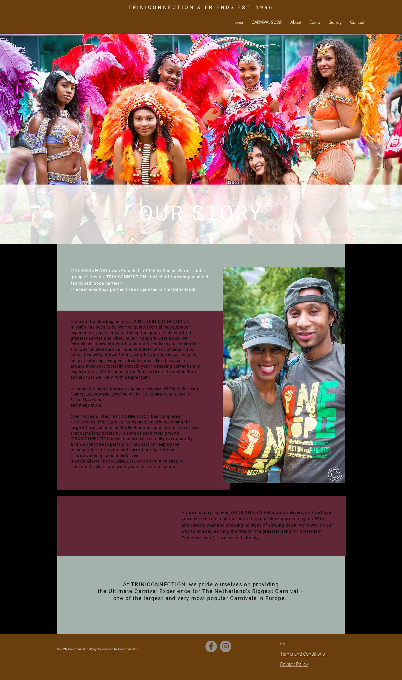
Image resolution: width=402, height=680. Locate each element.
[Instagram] (225, 646)
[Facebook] (211, 646)
